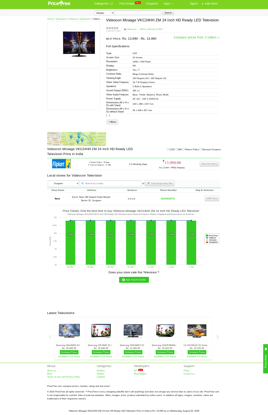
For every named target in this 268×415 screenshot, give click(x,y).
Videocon (132, 29)
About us (51, 370)
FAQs (186, 370)
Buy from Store (209, 163)
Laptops (101, 377)
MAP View (212, 198)
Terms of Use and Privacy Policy (63, 377)
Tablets (100, 373)
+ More (112, 122)
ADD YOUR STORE (136, 280)
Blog (49, 373)
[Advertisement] (73, 90)
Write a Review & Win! (151, 29)
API (138, 370)
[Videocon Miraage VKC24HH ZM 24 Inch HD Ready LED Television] (79, 62)
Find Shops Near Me (161, 183)
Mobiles (101, 370)
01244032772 (168, 198)
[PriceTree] (59, 5)
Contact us (189, 373)
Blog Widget (140, 373)
